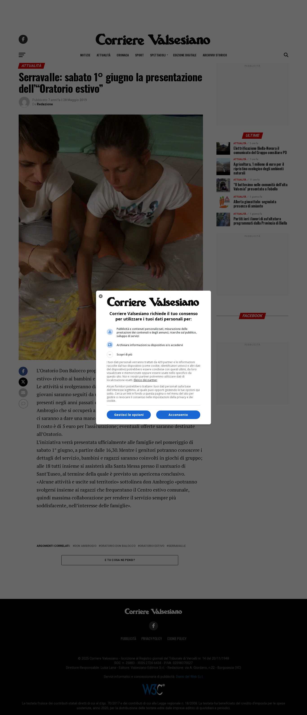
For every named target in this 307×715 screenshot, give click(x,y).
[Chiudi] (100, 296)
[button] (153, 354)
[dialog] (153, 357)
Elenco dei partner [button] (145, 380)
